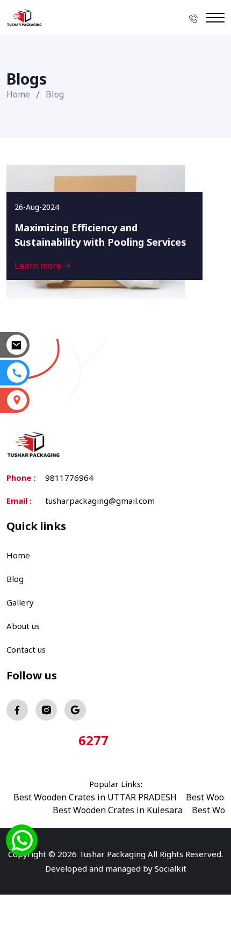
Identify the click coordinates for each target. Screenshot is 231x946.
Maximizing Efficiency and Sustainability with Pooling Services (100, 234)
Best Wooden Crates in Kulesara (118, 810)
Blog (15, 578)
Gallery (20, 602)
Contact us (26, 649)
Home (18, 94)
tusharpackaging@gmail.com (100, 500)
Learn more (39, 265)
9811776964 (69, 477)
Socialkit (170, 868)
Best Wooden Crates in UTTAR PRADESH (95, 797)
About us (23, 625)
